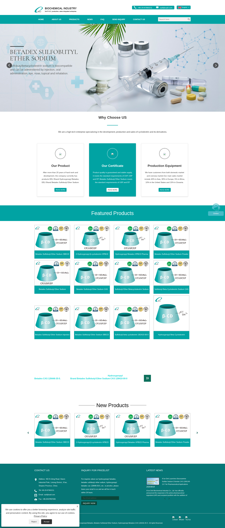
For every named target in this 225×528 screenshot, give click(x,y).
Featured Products (112, 213)
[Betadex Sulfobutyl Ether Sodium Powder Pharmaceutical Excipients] (171, 237)
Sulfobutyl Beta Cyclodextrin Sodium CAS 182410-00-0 (171, 290)
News (90, 19)
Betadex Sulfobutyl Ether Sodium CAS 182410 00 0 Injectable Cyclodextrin (92, 290)
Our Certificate (112, 165)
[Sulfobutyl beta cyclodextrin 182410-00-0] (131, 318)
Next (215, 65)
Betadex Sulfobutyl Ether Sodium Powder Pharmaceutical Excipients (171, 255)
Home (41, 19)
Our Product (60, 165)
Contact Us (139, 19)
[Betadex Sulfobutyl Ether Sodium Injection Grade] (52, 318)
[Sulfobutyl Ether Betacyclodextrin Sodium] (131, 273)
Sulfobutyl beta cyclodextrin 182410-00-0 (132, 335)
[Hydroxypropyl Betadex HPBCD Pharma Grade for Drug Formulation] (131, 237)
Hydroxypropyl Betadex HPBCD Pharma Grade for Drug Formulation (131, 255)
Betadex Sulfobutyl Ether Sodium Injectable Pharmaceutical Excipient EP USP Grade (52, 290)
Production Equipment (165, 165)
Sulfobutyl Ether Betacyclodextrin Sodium (132, 289)
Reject (34, 522)
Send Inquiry (118, 19)
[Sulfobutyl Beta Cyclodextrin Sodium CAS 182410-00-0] (171, 273)
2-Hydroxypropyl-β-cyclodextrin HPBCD (92, 254)
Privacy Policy (40, 516)
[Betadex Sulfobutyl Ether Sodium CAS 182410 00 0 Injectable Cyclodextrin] (92, 273)
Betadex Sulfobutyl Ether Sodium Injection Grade (52, 335)
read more (60, 190)
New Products (112, 405)
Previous (9, 65)
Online (216, 213)
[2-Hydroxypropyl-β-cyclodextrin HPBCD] (92, 237)
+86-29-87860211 (47, 490)
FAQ (102, 19)
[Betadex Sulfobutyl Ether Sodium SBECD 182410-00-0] (52, 237)
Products (74, 19)
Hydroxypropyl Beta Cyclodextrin (171, 335)
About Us (56, 19)
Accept (46, 522)
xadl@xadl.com (166, 8)
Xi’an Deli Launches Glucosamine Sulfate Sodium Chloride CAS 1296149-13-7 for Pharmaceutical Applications (176, 481)
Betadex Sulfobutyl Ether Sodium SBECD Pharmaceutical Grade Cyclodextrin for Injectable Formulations (92, 335)
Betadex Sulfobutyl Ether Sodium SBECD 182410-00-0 (52, 255)
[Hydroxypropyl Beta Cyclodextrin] (171, 313)
